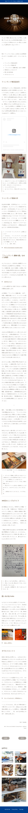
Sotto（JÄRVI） (8, 643)
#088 (5, 738)
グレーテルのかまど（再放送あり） (13, 698)
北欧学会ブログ (8, 281)
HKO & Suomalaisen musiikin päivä (13, 247)
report (14, 14)
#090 (22, 738)
